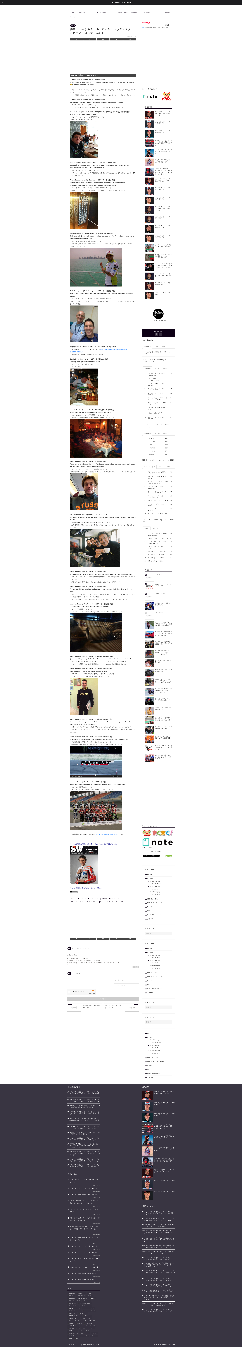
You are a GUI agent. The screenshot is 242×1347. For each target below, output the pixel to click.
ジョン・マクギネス (87, 1318)
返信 (136, 967)
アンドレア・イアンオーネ (74, 1308)
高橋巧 (77, 1338)
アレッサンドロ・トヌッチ (85, 1303)
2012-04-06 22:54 (72, 955)
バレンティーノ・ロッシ (94, 898)
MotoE (149, 907)
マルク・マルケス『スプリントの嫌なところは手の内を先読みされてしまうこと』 (85, 1202)
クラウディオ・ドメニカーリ (75, 1315)
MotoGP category (155, 881)
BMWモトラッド (81, 1293)
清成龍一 (71, 1338)
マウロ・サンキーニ (73, 1333)
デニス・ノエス (88, 1323)
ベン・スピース (82, 898)
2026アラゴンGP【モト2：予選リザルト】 (83, 1246)
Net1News (90, 1295)
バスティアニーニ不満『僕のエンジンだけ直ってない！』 (85, 1210)
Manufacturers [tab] (165, 467)
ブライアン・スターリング (88, 1328)
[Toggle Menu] (2, 2)
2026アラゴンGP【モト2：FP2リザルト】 (83, 1273)
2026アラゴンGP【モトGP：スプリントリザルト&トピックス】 (84, 1239)
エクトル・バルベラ (105, 901)
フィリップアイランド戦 (74, 1328)
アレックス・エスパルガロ (77, 901)
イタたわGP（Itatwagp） (154, 851)
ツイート (74, 898)
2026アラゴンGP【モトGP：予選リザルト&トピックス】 (85, 1260)
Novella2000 (72, 1298)
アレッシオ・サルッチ (74, 1305)
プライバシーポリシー (74, 1344)
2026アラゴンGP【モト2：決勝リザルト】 (83, 1188)
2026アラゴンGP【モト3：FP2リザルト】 (83, 1279)
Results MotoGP (156, 883)
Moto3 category (154, 891)
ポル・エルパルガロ (85, 1330)
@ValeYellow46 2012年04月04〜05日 (108, 834)
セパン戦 (84, 1320)
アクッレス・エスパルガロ (74, 1300)
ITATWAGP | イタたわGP (121, 2)
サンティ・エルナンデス (74, 1318)
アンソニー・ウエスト (86, 1305)
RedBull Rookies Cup (154, 915)
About (157, 13)
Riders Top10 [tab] (149, 467)
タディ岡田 (71, 1323)
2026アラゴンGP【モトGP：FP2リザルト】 (84, 1267)
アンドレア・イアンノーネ (92, 901)
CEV (148, 911)
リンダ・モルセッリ (73, 1335)
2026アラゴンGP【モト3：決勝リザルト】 (83, 1194)
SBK (91, 13)
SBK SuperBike (152, 899)
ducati (90, 1293)
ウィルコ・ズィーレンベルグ (75, 1310)
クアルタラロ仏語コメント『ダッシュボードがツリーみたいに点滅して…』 (85, 1219)
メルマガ (72, 17)
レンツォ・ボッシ (84, 1335)
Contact (167, 13)
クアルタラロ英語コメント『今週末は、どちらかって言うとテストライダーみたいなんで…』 (84, 1229)
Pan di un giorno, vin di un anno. (92, 1344)
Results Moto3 (156, 894)
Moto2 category (154, 886)
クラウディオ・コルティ (118, 901)
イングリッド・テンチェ (89, 1308)
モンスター (95, 1333)
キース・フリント (84, 1313)
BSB (112, 13)
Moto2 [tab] (157, 368)
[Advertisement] (103, 58)
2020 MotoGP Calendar (127, 13)
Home (71, 13)
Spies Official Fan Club (83, 1298)
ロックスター (94, 1335)
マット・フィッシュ (85, 1333)
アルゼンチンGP (72, 1303)
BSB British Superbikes (155, 903)
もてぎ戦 (93, 1298)
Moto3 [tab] (166, 368)
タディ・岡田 (92, 1320)
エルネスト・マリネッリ (90, 1310)
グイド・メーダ (88, 1315)
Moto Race (101, 13)
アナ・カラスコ (87, 1300)
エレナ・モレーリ (73, 1313)
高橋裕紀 (105, 898)
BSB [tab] (164, 347)
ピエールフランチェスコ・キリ (88, 1325)
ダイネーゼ (79, 1323)
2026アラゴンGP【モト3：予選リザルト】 (83, 1252)
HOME (149, 874)
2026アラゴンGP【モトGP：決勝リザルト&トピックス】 (85, 1181)
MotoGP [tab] (147, 347)
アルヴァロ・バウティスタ (116, 898)
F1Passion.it (71, 1295)
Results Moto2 (156, 889)
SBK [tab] (156, 347)
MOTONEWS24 (81, 1295)
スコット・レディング (74, 1320)
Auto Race (146, 13)
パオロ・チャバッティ (74, 1325)
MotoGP (82, 13)
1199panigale (72, 1293)
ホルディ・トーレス (73, 1330)
